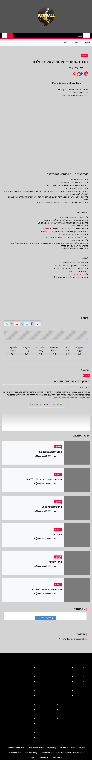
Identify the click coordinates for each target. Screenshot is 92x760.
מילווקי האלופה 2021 (52, 507)
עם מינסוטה (76, 274)
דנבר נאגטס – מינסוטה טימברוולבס (60, 62)
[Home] (86, 35)
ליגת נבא (84, 55)
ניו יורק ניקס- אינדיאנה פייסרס (72, 381)
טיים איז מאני (55, 562)
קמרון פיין (57, 534)
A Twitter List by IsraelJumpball (72, 639)
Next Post (85, 370)
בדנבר (67, 265)
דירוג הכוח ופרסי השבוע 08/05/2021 (44, 479)
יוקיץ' (73, 225)
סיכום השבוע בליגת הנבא (50, 452)
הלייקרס (45, 228)
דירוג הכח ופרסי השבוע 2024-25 (47, 589)
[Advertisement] (46, 119)
